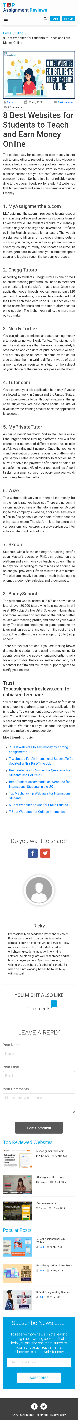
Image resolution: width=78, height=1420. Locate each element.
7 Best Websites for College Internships (37, 812)
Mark (41, 1247)
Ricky (9, 102)
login (55, 18)
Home (7, 33)
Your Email (11, 1067)
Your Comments (16, 1089)
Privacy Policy (57, 1414)
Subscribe (39, 1378)
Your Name (12, 1045)
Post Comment (39, 1128)
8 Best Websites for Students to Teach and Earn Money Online (36, 40)
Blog (20, 33)
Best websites (66, 102)
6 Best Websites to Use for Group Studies (38, 805)
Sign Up (68, 18)
